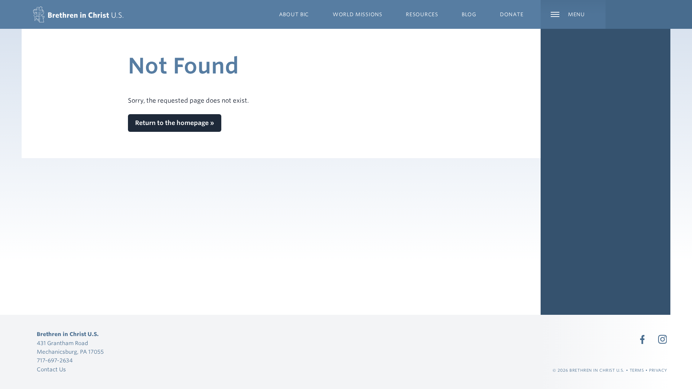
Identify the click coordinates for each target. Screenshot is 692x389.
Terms (637, 370)
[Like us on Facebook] (642, 339)
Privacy (658, 370)
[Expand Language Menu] (638, 14)
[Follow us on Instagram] (662, 339)
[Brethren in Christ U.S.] (78, 14)
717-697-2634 (55, 360)
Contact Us (51, 369)
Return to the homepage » (174, 122)
